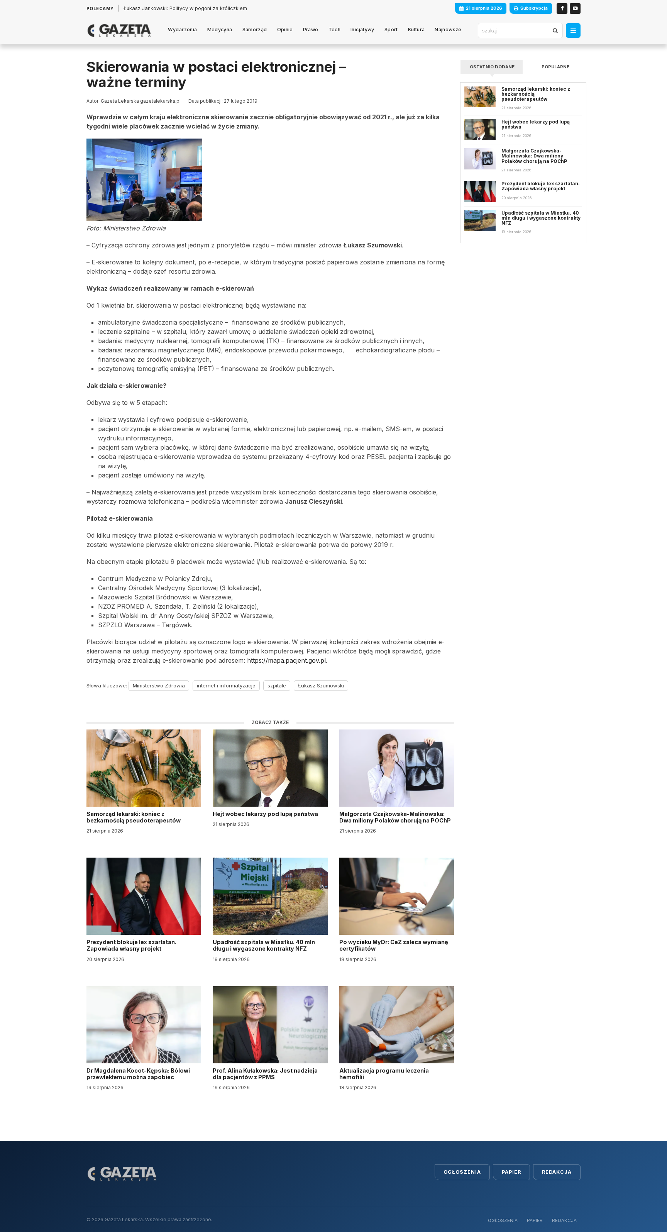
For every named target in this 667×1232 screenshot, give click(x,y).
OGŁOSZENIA (503, 1220)
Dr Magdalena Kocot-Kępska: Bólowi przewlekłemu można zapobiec (138, 1073)
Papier (511, 1172)
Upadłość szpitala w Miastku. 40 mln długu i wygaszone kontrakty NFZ (264, 945)
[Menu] (573, 30)
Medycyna (219, 29)
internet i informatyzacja (226, 685)
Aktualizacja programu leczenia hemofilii (384, 1073)
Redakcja (557, 1172)
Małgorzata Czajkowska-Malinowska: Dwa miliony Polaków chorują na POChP (395, 817)
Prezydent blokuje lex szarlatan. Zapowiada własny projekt (131, 945)
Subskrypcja (534, 8)
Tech (334, 29)
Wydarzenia (182, 29)
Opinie (285, 29)
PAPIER (535, 1220)
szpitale (276, 685)
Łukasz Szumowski (321, 685)
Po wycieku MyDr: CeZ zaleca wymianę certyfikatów (393, 945)
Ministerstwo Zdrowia (159, 685)
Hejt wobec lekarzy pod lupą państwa (266, 814)
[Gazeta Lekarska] (119, 30)
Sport (391, 29)
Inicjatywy (362, 29)
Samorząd (254, 29)
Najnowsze (448, 29)
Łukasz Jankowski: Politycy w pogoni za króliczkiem (185, 8)
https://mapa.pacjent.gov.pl (286, 660)
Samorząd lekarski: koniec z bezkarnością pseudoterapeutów (134, 817)
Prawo (310, 29)
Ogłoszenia (462, 1172)
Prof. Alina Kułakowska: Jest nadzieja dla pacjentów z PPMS (265, 1073)
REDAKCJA (564, 1220)
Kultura (416, 29)
